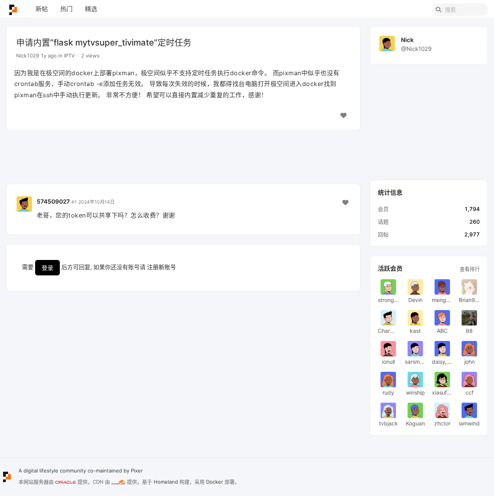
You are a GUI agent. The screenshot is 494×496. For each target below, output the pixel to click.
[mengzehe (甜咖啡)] (442, 287)
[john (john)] (469, 348)
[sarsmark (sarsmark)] (415, 348)
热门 (66, 9)
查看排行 (470, 269)
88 (469, 330)
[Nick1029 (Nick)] (387, 43)
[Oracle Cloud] (65, 482)
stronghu (388, 300)
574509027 (53, 201)
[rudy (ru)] (388, 379)
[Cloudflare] (118, 482)
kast (415, 330)
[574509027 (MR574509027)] (24, 203)
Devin (415, 300)
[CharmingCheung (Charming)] (388, 318)
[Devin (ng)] (415, 287)
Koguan (415, 423)
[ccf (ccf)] (469, 379)
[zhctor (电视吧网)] (442, 410)
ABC (442, 330)
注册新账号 (161, 267)
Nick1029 (27, 55)
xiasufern (442, 392)
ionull (388, 361)
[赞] (343, 115)
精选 (91, 9)
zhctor (442, 423)
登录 (47, 268)
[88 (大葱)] (469, 318)
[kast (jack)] (415, 318)
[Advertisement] (183, 157)
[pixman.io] (13, 9)
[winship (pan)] (415, 379)
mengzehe (442, 300)
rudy (388, 392)
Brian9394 (469, 300)
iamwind (469, 423)
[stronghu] (388, 287)
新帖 (42, 9)
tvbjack (388, 423)
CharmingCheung (388, 330)
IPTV (69, 55)
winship (415, 392)
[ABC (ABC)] (442, 318)
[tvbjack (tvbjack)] (388, 410)
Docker (214, 482)
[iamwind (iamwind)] (469, 410)
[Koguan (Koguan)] (415, 410)
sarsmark (415, 361)
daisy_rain (442, 361)
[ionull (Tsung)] (388, 348)
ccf (469, 392)
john (469, 361)
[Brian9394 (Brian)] (469, 287)
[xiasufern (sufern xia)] (442, 379)
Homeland (166, 482)
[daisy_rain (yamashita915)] (442, 348)
